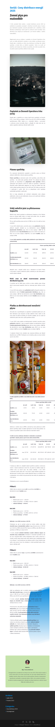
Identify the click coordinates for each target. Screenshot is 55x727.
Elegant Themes (24, 724)
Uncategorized (10, 711)
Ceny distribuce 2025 (12, 709)
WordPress (37, 724)
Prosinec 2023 (10, 700)
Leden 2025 (10, 698)
